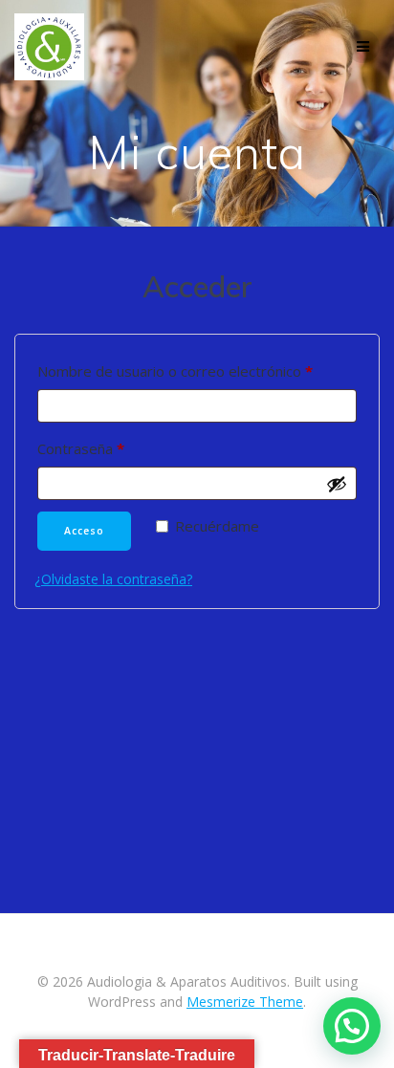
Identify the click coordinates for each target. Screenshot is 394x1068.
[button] (352, 1026)
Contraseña (117, 448)
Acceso (84, 530)
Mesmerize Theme (244, 1001)
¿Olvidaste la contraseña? (113, 579)
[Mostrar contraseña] (336, 483)
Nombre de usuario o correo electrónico (197, 370)
